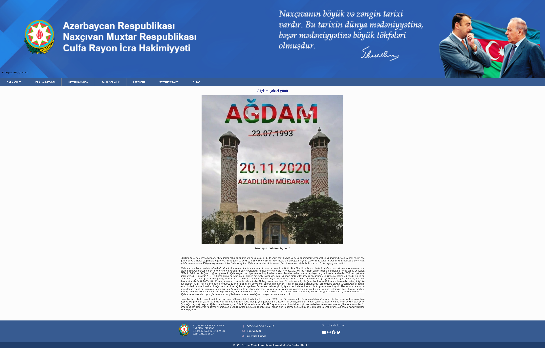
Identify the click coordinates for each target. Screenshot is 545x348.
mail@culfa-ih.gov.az (256, 336)
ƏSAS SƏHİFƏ (14, 82)
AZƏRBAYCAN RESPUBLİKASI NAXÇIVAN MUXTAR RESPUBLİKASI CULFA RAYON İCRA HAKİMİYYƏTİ (209, 329)
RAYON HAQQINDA (78, 82)
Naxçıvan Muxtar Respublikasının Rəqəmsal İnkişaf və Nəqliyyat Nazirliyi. (276, 345)
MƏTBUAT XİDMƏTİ (169, 82)
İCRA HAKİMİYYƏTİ (45, 82)
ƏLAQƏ (196, 82)
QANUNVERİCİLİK (111, 82)
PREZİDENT (139, 82)
